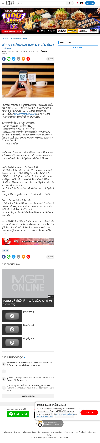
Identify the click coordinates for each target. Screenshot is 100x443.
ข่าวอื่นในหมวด (28, 396)
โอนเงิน (5, 250)
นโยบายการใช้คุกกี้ (29, 432)
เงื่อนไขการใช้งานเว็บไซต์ (65, 414)
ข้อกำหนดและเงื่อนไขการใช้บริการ (50, 432)
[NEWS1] (81, 3)
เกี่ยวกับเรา (92, 432)
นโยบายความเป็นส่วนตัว (12, 432)
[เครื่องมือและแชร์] (98, 3)
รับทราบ (89, 412)
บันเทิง (12, 38)
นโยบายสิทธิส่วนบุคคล (45, 417)
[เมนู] (3, 3)
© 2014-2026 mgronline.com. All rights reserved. (50, 437)
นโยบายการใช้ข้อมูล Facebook (75, 432)
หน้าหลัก (5, 38)
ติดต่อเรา (50, 435)
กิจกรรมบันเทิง (21, 38)
